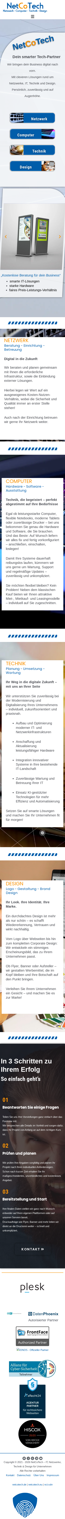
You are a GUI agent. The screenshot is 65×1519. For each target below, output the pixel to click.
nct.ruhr (48, 1484)
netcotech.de (19, 1484)
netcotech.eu (35, 1484)
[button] (32, 17)
